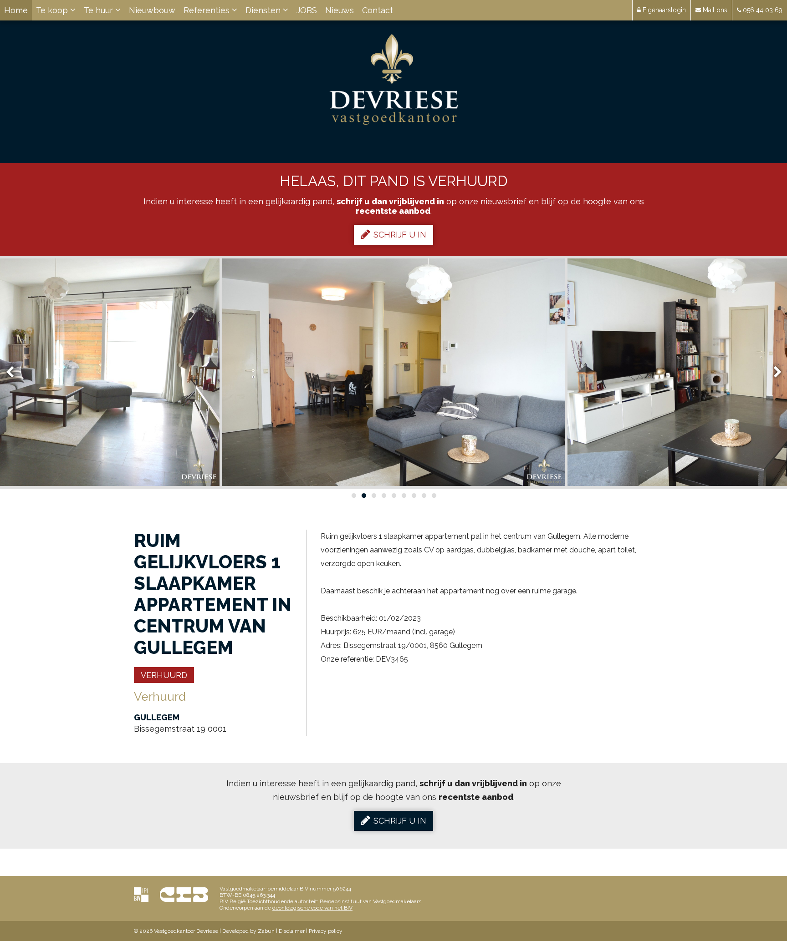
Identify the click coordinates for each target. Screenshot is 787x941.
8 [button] (423, 495)
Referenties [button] (208, 10)
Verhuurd (164, 675)
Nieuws (339, 10)
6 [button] (403, 495)
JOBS (306, 10)
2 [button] (363, 495)
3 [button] (373, 495)
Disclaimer (292, 931)
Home (16, 10)
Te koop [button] (53, 10)
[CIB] (184, 894)
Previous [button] (14, 372)
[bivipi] (141, 894)
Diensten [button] (264, 10)
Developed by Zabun (248, 931)
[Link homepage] (393, 79)
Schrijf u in (399, 234)
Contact (377, 10)
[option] (393, 372)
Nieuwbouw (152, 10)
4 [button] (383, 495)
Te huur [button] (99, 10)
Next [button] (773, 372)
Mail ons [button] (714, 10)
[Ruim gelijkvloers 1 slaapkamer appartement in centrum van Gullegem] (393, 372)
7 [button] (413, 495)
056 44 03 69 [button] (761, 10)
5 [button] (393, 495)
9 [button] (433, 495)
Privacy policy (325, 931)
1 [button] (353, 495)
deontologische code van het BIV (312, 908)
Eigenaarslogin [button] (663, 10)
